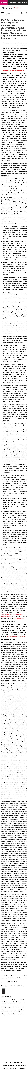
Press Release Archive (16, 1062)
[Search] (18, 13)
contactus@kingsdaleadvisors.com (15, 636)
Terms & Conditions (20, 1065)
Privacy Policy (21, 1068)
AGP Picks (4, 2)
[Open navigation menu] (2, 13)
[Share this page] (26, 13)
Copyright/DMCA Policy (9, 1068)
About (7, 1062)
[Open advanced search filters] (22, 13)
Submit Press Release (8, 1065)
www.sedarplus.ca (18, 618)
